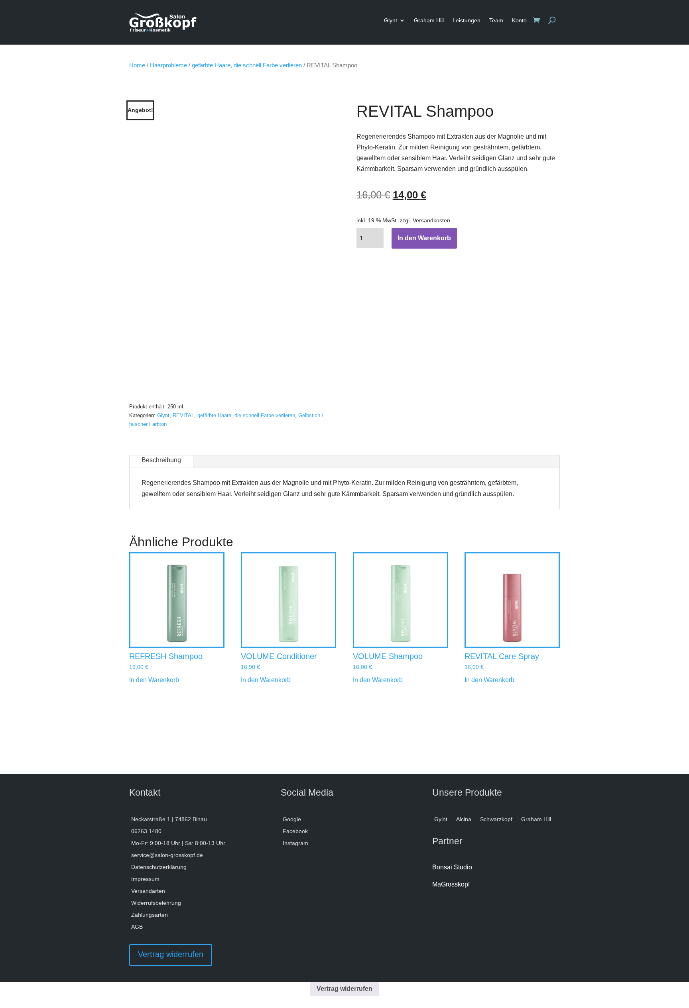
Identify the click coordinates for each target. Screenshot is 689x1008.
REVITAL (183, 415)
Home (137, 65)
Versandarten (148, 891)
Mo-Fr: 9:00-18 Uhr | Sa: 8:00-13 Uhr (178, 843)
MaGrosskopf (451, 884)
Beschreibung (161, 460)
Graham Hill (429, 20)
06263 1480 (146, 831)
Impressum (145, 879)
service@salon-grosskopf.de (167, 855)
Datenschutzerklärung (159, 867)
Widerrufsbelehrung (156, 903)
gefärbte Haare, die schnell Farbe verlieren (247, 65)
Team (496, 20)
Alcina (463, 819)
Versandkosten (431, 220)
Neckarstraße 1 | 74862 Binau (169, 819)
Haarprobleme (168, 65)
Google (292, 819)
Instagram (295, 843)
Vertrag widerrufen (170, 954)
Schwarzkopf (496, 819)
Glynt (390, 20)
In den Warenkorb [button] (154, 680)
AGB (137, 927)
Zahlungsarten (149, 915)
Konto (519, 20)
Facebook (295, 831)
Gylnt (440, 819)
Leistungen (466, 20)
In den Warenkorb (424, 238)
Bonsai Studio (452, 867)
